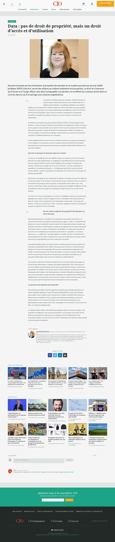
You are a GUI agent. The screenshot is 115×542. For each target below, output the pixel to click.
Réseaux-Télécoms (74, 535)
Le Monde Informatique (56, 535)
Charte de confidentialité (45, 511)
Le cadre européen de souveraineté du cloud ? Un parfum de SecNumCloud (17, 382)
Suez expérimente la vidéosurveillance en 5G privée (76, 439)
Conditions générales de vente (64, 511)
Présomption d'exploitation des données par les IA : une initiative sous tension (57, 382)
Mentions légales (29, 511)
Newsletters (83, 5)
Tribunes (22, 419)
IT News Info (64, 533)
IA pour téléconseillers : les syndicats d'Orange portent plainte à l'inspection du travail (77, 383)
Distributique (66, 535)
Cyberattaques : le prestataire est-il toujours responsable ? (17, 415)
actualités (22, 9)
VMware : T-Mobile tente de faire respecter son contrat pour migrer (97, 415)
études (45, 9)
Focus (53, 9)
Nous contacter (17, 511)
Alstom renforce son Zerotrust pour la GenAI (36, 414)
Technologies (71, 420)
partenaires (77, 9)
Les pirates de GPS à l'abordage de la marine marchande (76, 415)
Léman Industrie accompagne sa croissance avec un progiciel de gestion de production (36, 441)
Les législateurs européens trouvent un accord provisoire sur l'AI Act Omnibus (37, 383)
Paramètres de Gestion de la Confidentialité (89, 511)
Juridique (12, 21)
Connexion (92, 5)
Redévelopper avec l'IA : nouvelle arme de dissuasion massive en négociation (56, 415)
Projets (42, 417)
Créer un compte (105, 4)
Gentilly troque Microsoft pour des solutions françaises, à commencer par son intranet (17, 440)
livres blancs (64, 9)
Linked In (47, 342)
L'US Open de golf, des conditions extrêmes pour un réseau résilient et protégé (98, 440)
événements (34, 9)
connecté (43, 472)
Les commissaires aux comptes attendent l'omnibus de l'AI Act (96, 382)
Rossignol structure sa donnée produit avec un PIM (56, 439)
